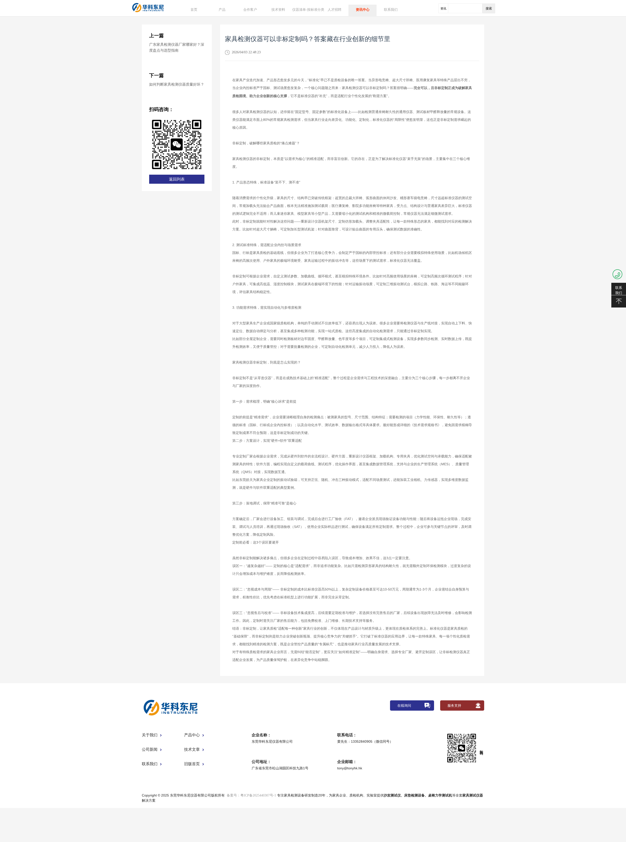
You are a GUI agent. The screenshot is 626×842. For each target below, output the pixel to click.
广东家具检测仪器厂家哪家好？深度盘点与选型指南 (176, 47)
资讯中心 (362, 9)
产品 (222, 9)
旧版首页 (192, 764)
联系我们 (391, 9)
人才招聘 (334, 9)
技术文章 (192, 749)
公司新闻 (149, 749)
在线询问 (404, 705)
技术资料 (278, 9)
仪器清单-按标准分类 (308, 9)
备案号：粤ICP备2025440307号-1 (251, 795)
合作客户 (250, 9)
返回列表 (177, 179)
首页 (193, 9)
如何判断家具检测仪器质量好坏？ (176, 84)
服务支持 (454, 705)
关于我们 (149, 735)
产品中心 (192, 735)
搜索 (489, 8)
